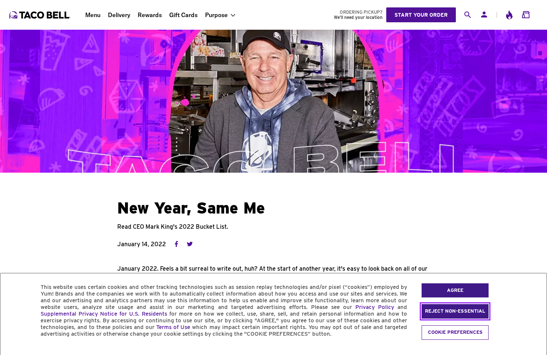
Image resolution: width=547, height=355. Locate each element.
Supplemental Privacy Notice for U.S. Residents (104, 313)
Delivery (119, 15)
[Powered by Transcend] (12, 351)
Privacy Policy (374, 307)
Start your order (421, 15)
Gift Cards (183, 15)
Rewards (150, 15)
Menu (92, 15)
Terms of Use (173, 327)
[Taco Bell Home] (40, 15)
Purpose (216, 15)
